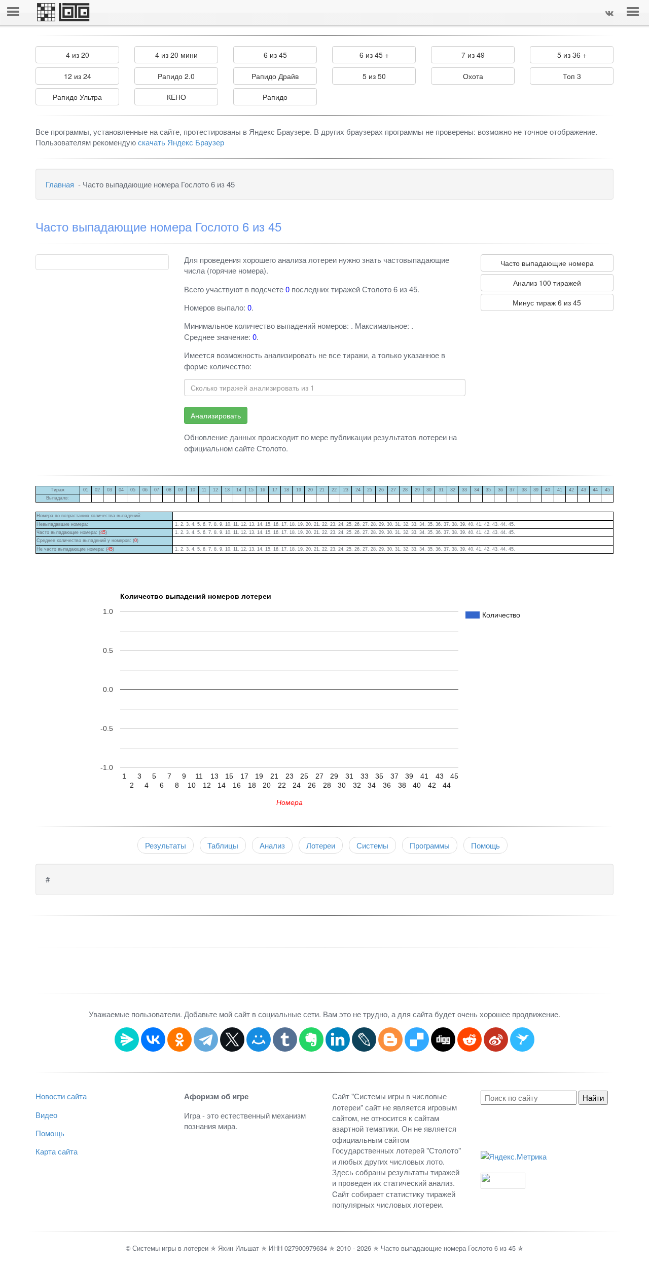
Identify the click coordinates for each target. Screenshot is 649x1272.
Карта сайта (56, 1151)
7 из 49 (473, 55)
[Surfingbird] (522, 1039)
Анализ (272, 845)
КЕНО (176, 97)
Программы (430, 845)
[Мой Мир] (258, 1039)
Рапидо (275, 97)
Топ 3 (572, 76)
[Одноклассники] (179, 1039)
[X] (232, 1039)
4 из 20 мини (176, 55)
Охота (473, 76)
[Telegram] (206, 1039)
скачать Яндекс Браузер (181, 142)
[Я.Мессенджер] (127, 1039)
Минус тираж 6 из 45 (547, 302)
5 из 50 (374, 76)
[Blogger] (390, 1039)
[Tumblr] (285, 1039)
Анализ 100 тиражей (547, 283)
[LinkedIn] (338, 1039)
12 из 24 (77, 76)
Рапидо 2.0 (176, 76)
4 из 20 (77, 55)
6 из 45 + (374, 55)
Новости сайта (61, 1096)
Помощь (485, 845)
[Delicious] (417, 1039)
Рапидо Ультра (77, 97)
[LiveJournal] (364, 1039)
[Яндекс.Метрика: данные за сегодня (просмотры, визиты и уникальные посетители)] (514, 1156)
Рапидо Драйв (275, 76)
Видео (46, 1114)
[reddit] (469, 1039)
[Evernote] (311, 1039)
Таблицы (222, 845)
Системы (372, 845)
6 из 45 (275, 55)
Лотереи (320, 845)
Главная (60, 184)
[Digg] (443, 1039)
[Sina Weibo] (496, 1039)
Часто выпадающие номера (547, 263)
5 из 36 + (572, 55)
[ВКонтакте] (153, 1039)
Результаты (165, 845)
